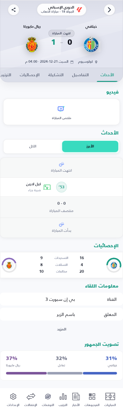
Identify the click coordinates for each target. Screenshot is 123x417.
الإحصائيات (29, 75)
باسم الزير (66, 314)
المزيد (61, 329)
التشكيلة (55, 75)
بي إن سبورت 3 (60, 299)
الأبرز (90, 146)
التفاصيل (80, 75)
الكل (32, 146)
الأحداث (107, 75)
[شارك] (13, 9)
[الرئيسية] (109, 9)
